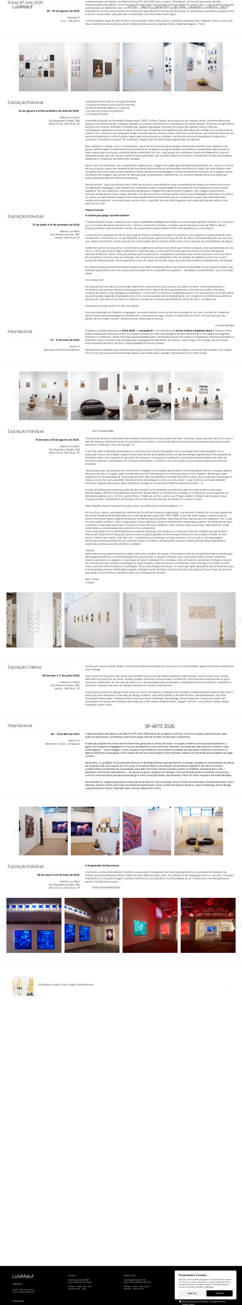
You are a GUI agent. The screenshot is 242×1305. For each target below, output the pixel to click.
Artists (132, 6)
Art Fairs (179, 6)
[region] (205, 1285)
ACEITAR (220, 1293)
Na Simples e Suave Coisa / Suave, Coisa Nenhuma (66, 984)
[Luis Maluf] (23, 6)
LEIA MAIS (209, 1287)
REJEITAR (192, 1293)
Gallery (147, 6)
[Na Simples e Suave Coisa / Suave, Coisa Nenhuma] (23, 986)
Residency (195, 6)
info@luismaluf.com (26, 1292)
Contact (212, 6)
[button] (16, 67)
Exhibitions (163, 6)
